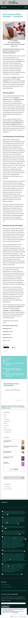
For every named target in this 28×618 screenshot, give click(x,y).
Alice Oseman (7, 463)
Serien (5, 427)
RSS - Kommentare (8, 489)
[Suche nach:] (14, 477)
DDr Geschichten (12, 363)
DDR (6, 363)
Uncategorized (7, 432)
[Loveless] (22, 465)
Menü (5, 7)
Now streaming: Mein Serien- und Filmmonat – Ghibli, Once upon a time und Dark (13, 370)
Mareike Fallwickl (7, 452)
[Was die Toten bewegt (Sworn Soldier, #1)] (22, 460)
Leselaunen (6, 419)
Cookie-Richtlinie (15, 612)
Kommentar (19, 400)
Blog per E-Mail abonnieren (9, 594)
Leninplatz (18, 363)
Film (5, 417)
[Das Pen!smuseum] (22, 453)
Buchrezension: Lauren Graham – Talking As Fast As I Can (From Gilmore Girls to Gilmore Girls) (15, 375)
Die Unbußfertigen (7, 440)
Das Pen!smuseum (8, 451)
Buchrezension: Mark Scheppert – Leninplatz (13, 15)
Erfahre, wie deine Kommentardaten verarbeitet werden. (13, 407)
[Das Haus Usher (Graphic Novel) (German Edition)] (22, 449)
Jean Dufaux (7, 447)
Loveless (6, 462)
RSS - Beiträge (7, 486)
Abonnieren (5, 606)
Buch (6, 361)
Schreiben (6, 425)
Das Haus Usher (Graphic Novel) (10, 446)
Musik (5, 423)
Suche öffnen (25, 7)
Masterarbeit (7, 421)
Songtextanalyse (7, 429)
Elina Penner (7, 441)
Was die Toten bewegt (8, 457)
